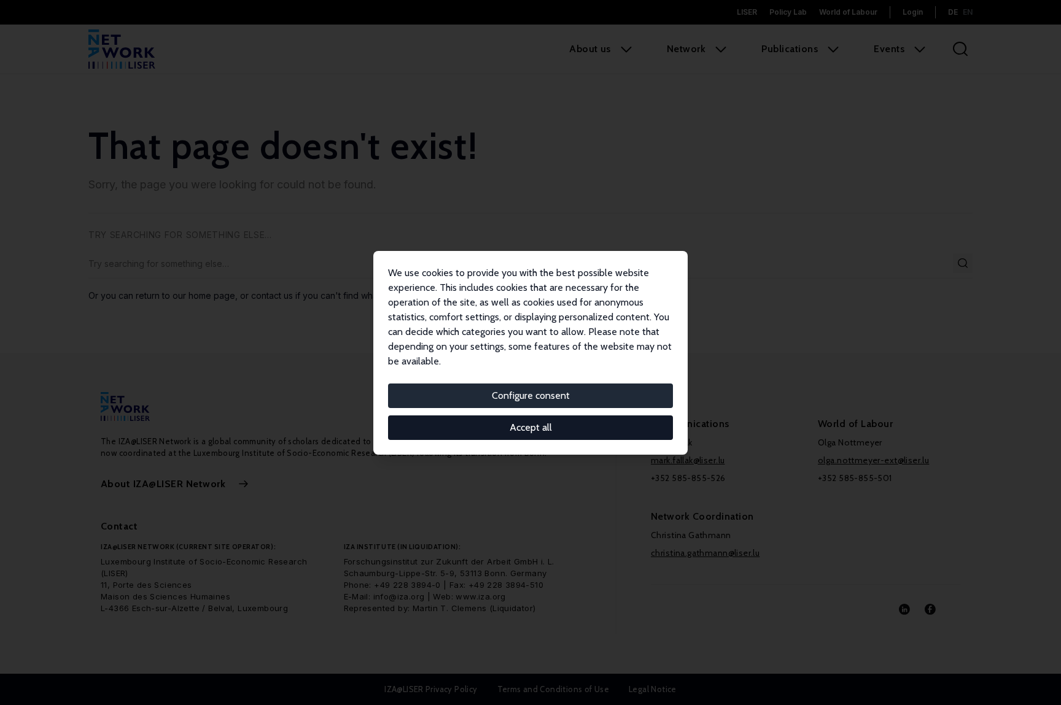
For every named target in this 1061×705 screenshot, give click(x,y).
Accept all (531, 427)
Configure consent (531, 395)
